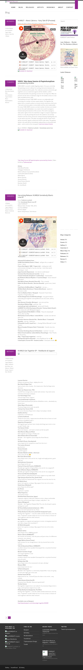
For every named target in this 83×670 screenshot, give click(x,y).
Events (10, 89)
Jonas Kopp (7, 366)
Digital (6, 364)
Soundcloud (27, 638)
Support (11, 370)
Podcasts (63, 253)
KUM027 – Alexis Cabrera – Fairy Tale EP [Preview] (36, 20)
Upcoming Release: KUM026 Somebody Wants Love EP (35, 196)
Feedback (11, 364)
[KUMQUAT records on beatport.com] (13, 633)
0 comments (9, 30)
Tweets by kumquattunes (68, 629)
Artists (40, 7)
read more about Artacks (46, 124)
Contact (69, 7)
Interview (63, 248)
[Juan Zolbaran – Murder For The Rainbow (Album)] (69, 57)
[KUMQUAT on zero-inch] (11, 639)
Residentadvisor (28, 635)
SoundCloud (14, 667)
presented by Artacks (36, 82)
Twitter (66, 667)
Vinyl (6, 372)
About (60, 7)
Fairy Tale (12, 34)
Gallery (62, 245)
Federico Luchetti (8, 209)
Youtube (69, 667)
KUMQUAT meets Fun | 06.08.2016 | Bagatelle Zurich (49, 653)
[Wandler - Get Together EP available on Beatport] (37, 354)
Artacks (10, 96)
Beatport (10, 207)
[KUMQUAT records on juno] (12, 636)
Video (6, 93)
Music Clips (7, 91)
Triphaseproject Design (30, 641)
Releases (30, 7)
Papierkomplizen (8, 100)
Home (13, 7)
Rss (59, 667)
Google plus (76, 667)
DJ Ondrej (26, 633)
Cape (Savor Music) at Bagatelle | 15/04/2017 (49, 641)
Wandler (10, 372)
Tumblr (26, 644)
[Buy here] (25, 130)
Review (11, 358)
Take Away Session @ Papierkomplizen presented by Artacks (35, 160)
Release (7, 36)
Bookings (51, 7)
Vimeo (72, 667)
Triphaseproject (27, 162)
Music (6, 98)
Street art (7, 102)
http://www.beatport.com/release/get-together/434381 (33, 603)
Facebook (62, 667)
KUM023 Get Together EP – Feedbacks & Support (36, 351)
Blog (21, 7)
